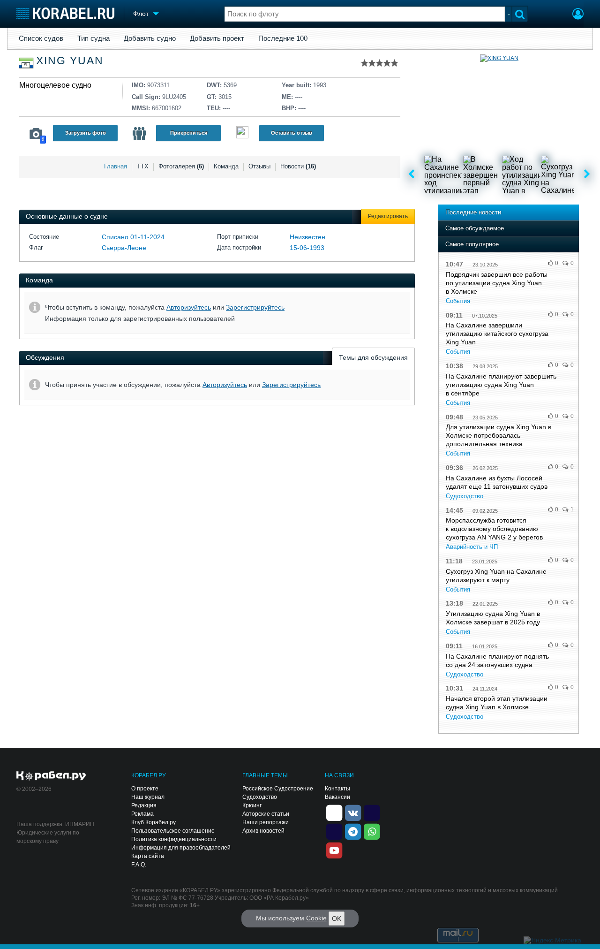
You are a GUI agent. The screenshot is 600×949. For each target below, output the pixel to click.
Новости (298, 166)
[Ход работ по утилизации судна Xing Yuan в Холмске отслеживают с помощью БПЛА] (521, 174)
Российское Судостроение (277, 788)
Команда (226, 166)
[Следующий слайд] (587, 174)
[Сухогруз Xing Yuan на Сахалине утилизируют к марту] (559, 174)
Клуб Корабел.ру (153, 822)
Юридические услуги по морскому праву (47, 836)
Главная (115, 166)
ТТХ (143, 166)
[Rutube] (371, 812)
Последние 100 (283, 38)
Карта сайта (147, 856)
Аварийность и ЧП (472, 546)
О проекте (144, 788)
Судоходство (464, 496)
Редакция (144, 805)
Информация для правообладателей (181, 847)
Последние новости (473, 212)
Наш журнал (148, 797)
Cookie (316, 918)
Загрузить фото (85, 133)
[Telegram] (353, 831)
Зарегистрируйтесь (255, 307)
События (458, 300)
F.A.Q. (138, 864)
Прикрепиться (188, 133)
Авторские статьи (265, 814)
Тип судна (93, 38)
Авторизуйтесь (188, 307)
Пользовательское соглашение (173, 831)
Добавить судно (150, 38)
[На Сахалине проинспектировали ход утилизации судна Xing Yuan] (443, 174)
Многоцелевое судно (55, 85)
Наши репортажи (265, 822)
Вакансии (337, 797)
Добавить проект (217, 38)
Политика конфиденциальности (174, 839)
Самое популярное (472, 244)
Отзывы (259, 166)
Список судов (41, 38)
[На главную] (65, 13)
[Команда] (139, 134)
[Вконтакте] (353, 812)
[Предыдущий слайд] (411, 174)
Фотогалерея (181, 166)
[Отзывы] (242, 133)
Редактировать (388, 216)
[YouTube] (334, 849)
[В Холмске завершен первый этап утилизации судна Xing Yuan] (482, 174)
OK (336, 918)
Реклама (142, 814)
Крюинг (252, 805)
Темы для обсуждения (373, 357)
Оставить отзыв (291, 133)
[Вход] (578, 15)
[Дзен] (334, 812)
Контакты (337, 788)
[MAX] (334, 831)
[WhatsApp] (371, 831)
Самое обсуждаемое (474, 228)
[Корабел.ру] (51, 776)
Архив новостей (263, 831)
